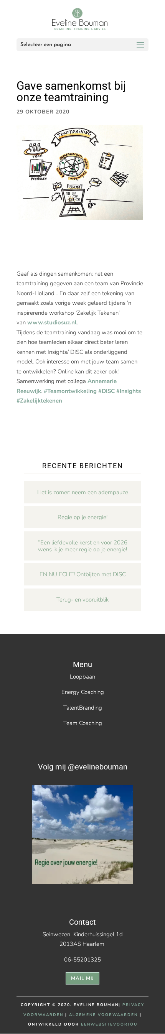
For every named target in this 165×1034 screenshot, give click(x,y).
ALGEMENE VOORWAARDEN (103, 1015)
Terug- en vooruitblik (82, 599)
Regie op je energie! (82, 517)
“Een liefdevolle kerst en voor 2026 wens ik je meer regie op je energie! (82, 546)
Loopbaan (82, 677)
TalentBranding (82, 708)
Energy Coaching (82, 692)
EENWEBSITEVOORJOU (109, 1024)
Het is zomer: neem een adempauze (82, 492)
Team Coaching (82, 723)
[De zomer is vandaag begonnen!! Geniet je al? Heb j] (82, 835)
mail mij (82, 978)
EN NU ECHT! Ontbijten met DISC (83, 574)
